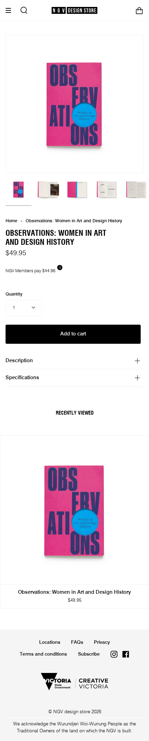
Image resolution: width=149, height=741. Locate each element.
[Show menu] (11, 10)
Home (11, 221)
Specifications (22, 377)
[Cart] (139, 10)
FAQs (77, 642)
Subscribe (89, 654)
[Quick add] (8, 576)
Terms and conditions (43, 654)
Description (19, 360)
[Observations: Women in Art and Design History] (19, 189)
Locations (49, 642)
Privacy (102, 642)
